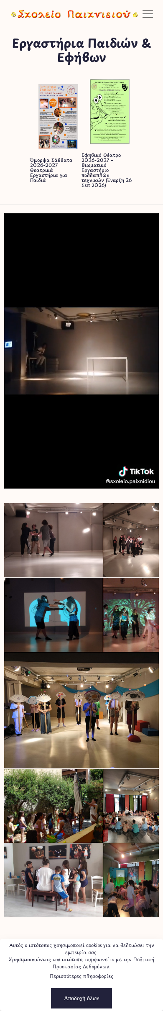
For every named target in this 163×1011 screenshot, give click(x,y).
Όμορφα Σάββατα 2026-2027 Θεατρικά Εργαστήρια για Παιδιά (51, 170)
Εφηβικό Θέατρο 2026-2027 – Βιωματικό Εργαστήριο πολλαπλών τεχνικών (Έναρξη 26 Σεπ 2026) (107, 170)
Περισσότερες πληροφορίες (81, 976)
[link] (58, 116)
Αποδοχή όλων (81, 998)
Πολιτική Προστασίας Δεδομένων (103, 963)
